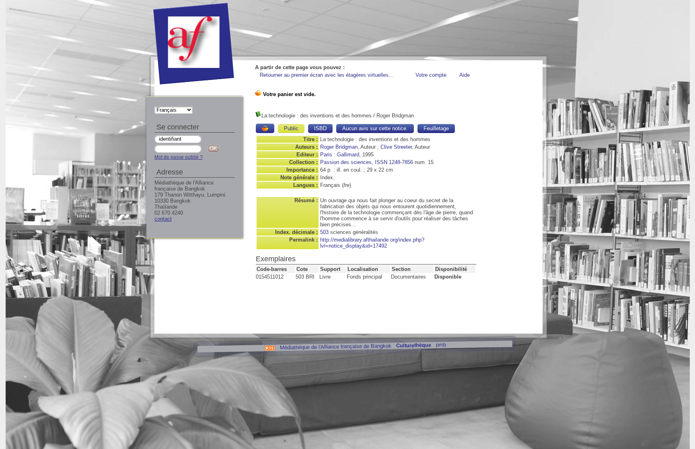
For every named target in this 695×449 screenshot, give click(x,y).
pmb (441, 345)
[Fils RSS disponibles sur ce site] (269, 347)
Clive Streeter (396, 147)
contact (163, 219)
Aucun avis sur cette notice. (375, 128)
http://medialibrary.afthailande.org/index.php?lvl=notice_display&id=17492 (372, 243)
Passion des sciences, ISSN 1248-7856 (366, 162)
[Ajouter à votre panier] (265, 128)
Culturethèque (413, 345)
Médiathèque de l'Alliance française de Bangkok (335, 346)
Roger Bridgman (339, 147)
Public (291, 128)
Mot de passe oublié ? (178, 157)
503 (324, 232)
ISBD (320, 128)
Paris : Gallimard (339, 155)
